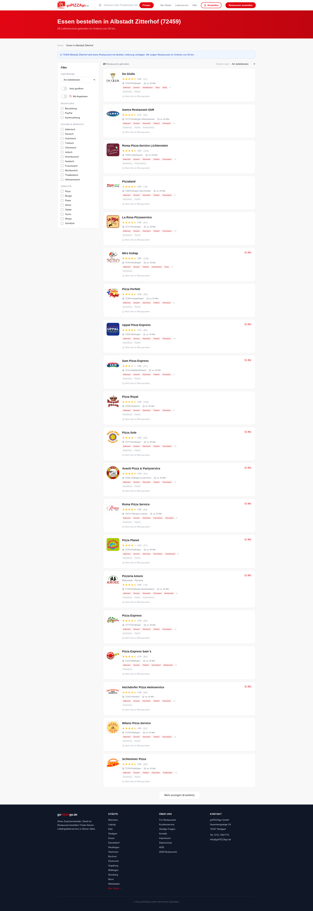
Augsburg (113, 865)
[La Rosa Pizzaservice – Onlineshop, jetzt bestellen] (179, 228)
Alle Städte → (115, 888)
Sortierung (68, 74)
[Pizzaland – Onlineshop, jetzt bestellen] (179, 193)
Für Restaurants (167, 820)
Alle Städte (165, 5)
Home (60, 45)
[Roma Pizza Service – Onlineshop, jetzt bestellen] (179, 515)
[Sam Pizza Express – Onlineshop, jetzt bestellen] (179, 372)
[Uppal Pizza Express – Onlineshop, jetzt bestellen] (179, 336)
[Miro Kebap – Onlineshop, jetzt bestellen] (179, 264)
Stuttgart (112, 833)
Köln (110, 829)
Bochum (112, 856)
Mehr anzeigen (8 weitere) (179, 795)
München (113, 820)
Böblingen (113, 870)
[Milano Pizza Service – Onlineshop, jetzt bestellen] (179, 734)
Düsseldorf (113, 842)
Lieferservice (181, 5)
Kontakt (163, 833)
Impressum (165, 838)
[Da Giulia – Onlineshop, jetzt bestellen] (179, 85)
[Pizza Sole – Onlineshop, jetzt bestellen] (179, 444)
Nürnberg (113, 874)
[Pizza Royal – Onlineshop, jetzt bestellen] (179, 408)
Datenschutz (165, 842)
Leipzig (112, 824)
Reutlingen (113, 847)
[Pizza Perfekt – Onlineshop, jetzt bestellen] (179, 300)
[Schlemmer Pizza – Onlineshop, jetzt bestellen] (179, 770)
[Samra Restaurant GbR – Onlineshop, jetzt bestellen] (179, 121)
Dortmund (113, 861)
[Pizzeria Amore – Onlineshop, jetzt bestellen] (179, 589)
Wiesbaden (114, 883)
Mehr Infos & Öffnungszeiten (137, 96)
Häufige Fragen (167, 829)
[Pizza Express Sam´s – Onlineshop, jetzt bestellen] (179, 662)
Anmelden (213, 5)
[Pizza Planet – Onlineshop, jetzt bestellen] (179, 551)
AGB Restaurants (168, 852)
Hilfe (194, 5)
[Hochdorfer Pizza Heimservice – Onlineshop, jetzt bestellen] (179, 698)
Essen (111, 838)
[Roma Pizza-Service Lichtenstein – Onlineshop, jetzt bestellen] (179, 157)
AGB (161, 847)
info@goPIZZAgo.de (220, 839)
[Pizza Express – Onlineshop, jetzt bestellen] (179, 627)
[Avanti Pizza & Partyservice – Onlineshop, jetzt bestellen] (179, 480)
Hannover (113, 852)
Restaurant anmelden (241, 5)
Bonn (111, 879)
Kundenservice (166, 824)
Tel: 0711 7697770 (219, 835)
